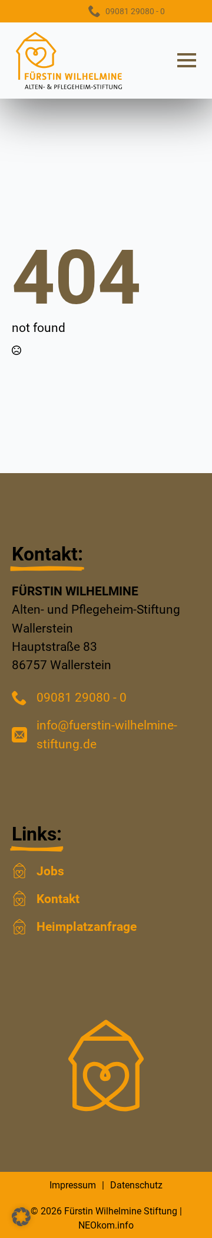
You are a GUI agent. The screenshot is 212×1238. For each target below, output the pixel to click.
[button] (21, 1216)
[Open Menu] (186, 60)
